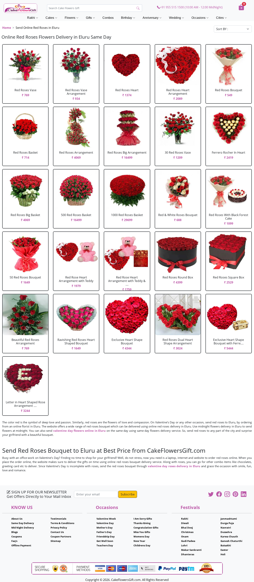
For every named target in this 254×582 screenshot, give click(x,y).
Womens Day (141, 536)
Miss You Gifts (142, 532)
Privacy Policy (59, 527)
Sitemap (56, 541)
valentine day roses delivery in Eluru (174, 466)
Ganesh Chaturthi (231, 541)
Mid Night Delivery (22, 527)
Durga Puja (227, 523)
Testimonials (58, 518)
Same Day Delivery (22, 523)
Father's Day (104, 532)
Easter (224, 550)
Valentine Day (105, 523)
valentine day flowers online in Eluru (79, 430)
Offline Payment (21, 545)
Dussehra (226, 532)
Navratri (226, 527)
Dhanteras (187, 554)
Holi (223, 554)
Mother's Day (104, 527)
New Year (139, 541)
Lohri (184, 545)
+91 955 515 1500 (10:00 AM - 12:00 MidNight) (191, 7)
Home (6, 28)
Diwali (185, 523)
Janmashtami (229, 518)
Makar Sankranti (191, 550)
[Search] (137, 8)
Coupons (16, 536)
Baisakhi (226, 545)
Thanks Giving (142, 523)
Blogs (14, 532)
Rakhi (184, 518)
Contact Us (57, 532)
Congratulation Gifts (146, 527)
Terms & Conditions (62, 523)
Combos (108, 17)
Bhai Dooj (187, 527)
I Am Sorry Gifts (143, 518)
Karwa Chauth (229, 536)
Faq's (14, 541)
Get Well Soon (105, 541)
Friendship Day (106, 536)
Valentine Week (106, 518)
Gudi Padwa (188, 541)
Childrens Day (142, 545)
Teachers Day (105, 545)
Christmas (187, 532)
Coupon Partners (61, 536)
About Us (16, 518)
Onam (185, 536)
